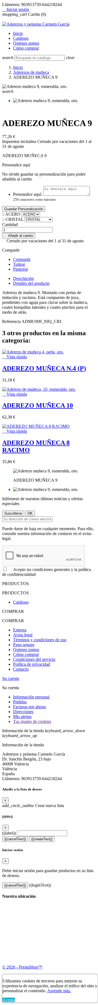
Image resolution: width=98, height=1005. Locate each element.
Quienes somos (26, 43)
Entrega (19, 630)
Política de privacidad (31, 664)
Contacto (21, 669)
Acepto (8, 1000)
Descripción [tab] (23, 278)
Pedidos (20, 701)
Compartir (21, 259)
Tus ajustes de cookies (32, 721)
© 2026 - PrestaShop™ (22, 967)
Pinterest (20, 269)
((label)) (9, 833)
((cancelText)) (15, 839)
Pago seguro (23, 644)
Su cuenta (10, 678)
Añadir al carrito (18, 236)
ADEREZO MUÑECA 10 (37, 405)
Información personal (31, 697)
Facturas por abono (29, 706)
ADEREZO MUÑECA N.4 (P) (44, 368)
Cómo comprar (26, 48)
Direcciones (23, 711)
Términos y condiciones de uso (39, 639)
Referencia (12, 321)
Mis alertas (22, 716)
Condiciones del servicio (34, 659)
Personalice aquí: (27, 194)
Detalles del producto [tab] (31, 283)
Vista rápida (14, 357)
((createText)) (41, 839)
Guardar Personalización (23, 209)
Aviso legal (22, 635)
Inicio (18, 33)
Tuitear (19, 264)
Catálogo (21, 38)
